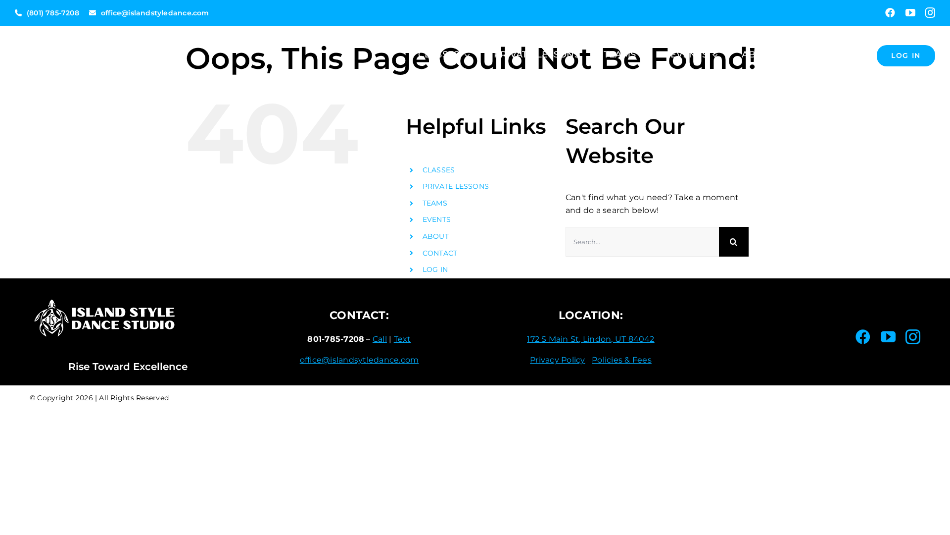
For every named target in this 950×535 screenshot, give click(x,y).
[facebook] (890, 13)
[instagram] (930, 13)
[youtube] (910, 13)
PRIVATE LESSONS (456, 186)
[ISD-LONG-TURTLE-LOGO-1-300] (89, 29)
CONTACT (440, 253)
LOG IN (435, 269)
